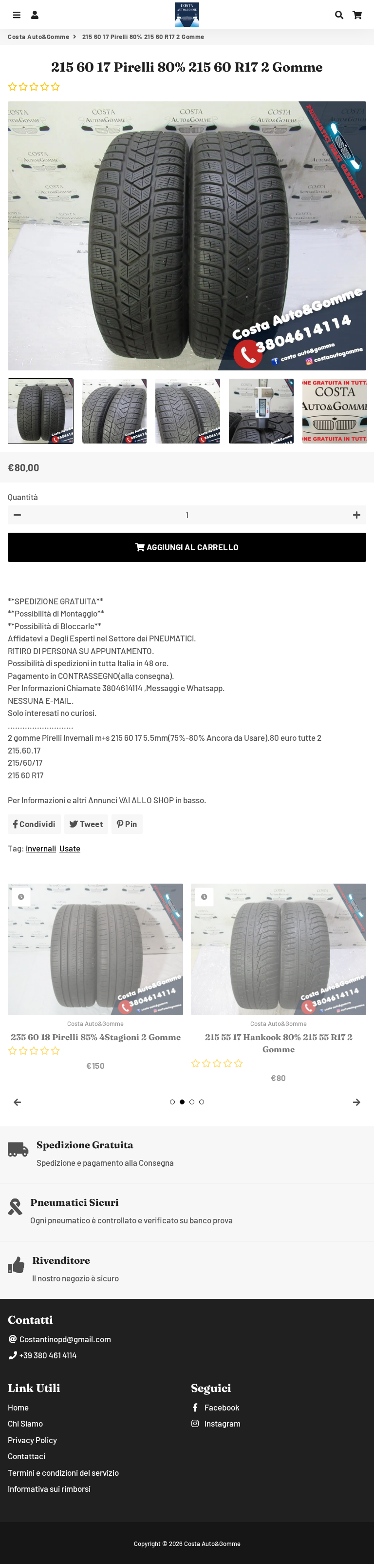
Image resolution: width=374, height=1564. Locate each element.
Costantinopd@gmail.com (64, 1339)
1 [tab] (172, 1102)
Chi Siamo (25, 1423)
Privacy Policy (32, 1440)
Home (18, 1407)
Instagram (222, 1423)
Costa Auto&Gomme (38, 36)
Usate (69, 848)
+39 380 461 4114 (47, 1355)
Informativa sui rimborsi (49, 1488)
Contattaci (26, 1456)
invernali (41, 848)
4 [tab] (201, 1102)
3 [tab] (191, 1102)
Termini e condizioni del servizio (63, 1472)
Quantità (23, 497)
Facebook (221, 1407)
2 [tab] (182, 1102)
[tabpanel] (95, 978)
